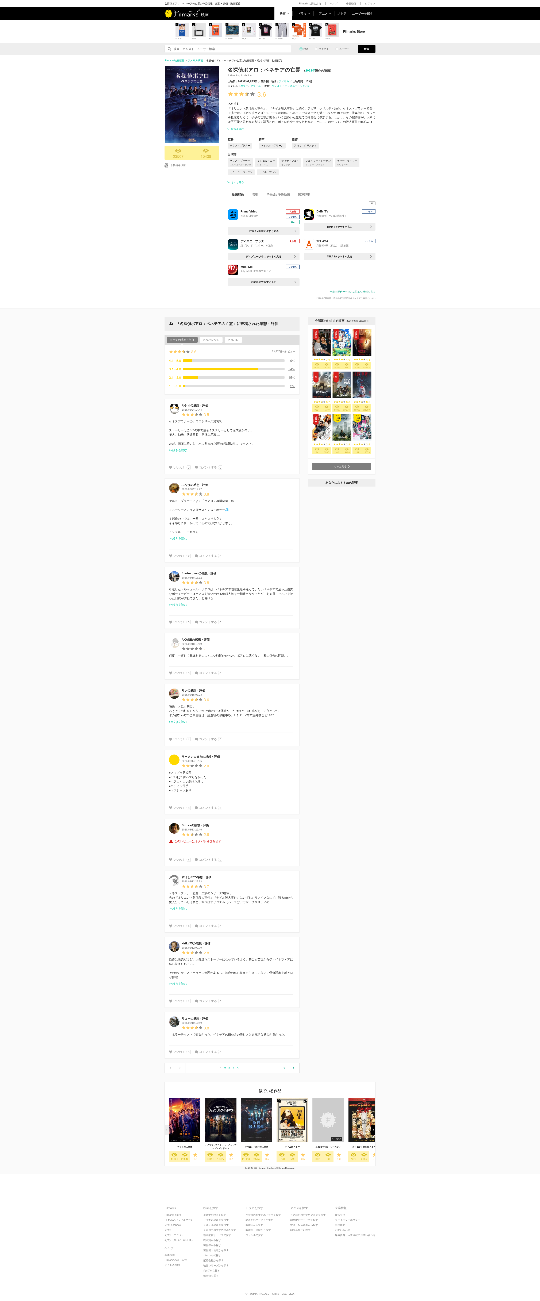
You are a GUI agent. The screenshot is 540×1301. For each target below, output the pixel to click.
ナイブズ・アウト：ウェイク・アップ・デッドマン (220, 1147)
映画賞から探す (212, 1240)
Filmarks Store (173, 1214)
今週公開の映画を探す (216, 1225)
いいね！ (179, 467)
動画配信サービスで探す (217, 1235)
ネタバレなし (211, 339)
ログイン (370, 3)
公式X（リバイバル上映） (179, 1240)
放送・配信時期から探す (304, 1225)
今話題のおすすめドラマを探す (263, 1214)
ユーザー (344, 48)
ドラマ (302, 13)
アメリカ (284, 81)
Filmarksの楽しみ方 (310, 3)
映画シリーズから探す (216, 1265)
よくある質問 (172, 1265)
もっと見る (237, 182)
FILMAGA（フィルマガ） (179, 1220)
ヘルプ (334, 3)
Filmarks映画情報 (174, 60)
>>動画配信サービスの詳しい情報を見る (352, 291)
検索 (366, 48)
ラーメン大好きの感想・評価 (201, 756)
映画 (283, 13)
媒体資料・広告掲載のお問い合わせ (355, 1235)
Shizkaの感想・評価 (195, 825)
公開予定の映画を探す (216, 1220)
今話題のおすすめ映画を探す (219, 1230)
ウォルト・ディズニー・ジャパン (291, 85)
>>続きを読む (178, 450)
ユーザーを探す (362, 13)
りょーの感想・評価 (195, 1018)
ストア (342, 13)
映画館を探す (211, 1275)
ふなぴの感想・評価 (195, 485)
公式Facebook (173, 1225)
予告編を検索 (178, 165)
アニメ (323, 13)
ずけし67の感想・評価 (197, 877)
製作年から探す (212, 1245)
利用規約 (340, 1225)
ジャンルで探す (212, 1255)
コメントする (208, 467)
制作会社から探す (300, 1230)
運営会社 (340, 1214)
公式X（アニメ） (174, 1235)
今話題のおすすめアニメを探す (308, 1214)
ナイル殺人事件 (184, 1147)
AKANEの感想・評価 (196, 639)
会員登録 (351, 3)
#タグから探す (211, 1270)
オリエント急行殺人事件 (256, 1147)
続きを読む (237, 129)
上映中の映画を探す (214, 1214)
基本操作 (170, 1255)
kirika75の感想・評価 (196, 943)
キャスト (324, 48)
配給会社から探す (213, 1260)
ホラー (244, 85)
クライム (256, 85)
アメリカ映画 (195, 60)
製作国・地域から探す (216, 1250)
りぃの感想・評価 (193, 690)
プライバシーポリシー (347, 1220)
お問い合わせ (342, 1230)
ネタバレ (233, 339)
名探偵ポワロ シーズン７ (328, 1147)
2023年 (310, 70)
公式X (168, 1230)
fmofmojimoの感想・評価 (199, 573)
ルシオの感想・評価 (195, 405)
